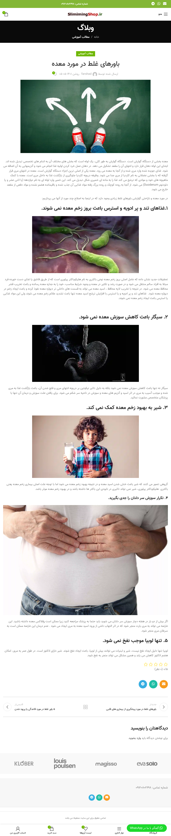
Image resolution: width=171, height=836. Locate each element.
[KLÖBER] (23, 763)
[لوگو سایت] (85, 14)
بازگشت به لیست (85, 707)
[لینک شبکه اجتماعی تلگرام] (153, 3)
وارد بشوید (135, 738)
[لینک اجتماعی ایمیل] (165, 3)
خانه (96, 37)
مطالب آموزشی (80, 37)
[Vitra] (147, 763)
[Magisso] (106, 763)
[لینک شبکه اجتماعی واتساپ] (159, 3)
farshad (86, 74)
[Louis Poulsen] (65, 763)
